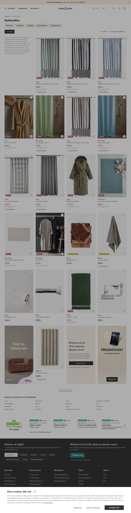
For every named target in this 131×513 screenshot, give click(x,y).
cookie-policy (48, 503)
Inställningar (77, 508)
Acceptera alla (114, 508)
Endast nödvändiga (93, 508)
